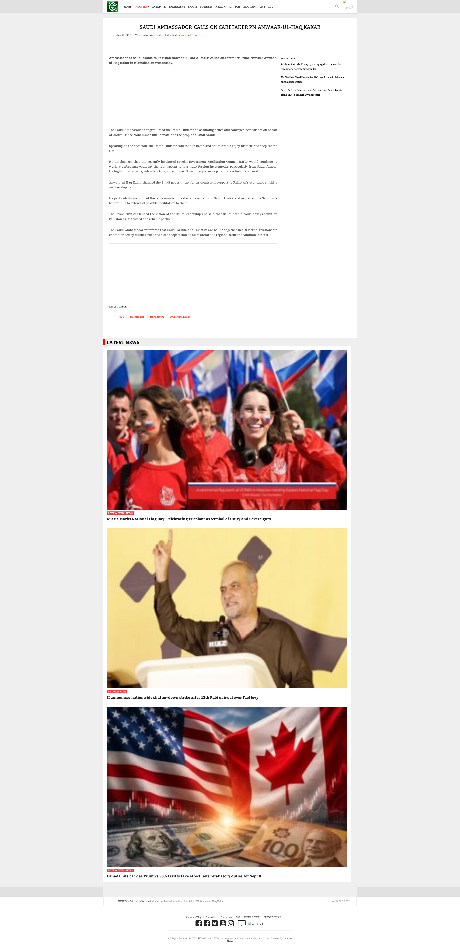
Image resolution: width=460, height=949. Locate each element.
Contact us (226, 917)
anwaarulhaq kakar (180, 316)
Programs (250, 6)
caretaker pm (157, 316)
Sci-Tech (234, 6)
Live (262, 6)
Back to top (342, 901)
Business (206, 6)
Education (211, 917)
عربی (271, 6)
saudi (121, 316)
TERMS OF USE (252, 917)
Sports (192, 6)
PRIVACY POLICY (272, 917)
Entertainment (174, 6)
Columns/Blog (193, 917)
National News (117, 691)
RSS (238, 917)
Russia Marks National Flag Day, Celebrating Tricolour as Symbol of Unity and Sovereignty (189, 518)
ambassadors (137, 316)
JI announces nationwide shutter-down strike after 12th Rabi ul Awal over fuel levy (182, 697)
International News (120, 513)
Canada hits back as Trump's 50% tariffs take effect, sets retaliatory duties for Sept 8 (184, 875)
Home (128, 6)
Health (220, 6)
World (156, 6)
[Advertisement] (193, 98)
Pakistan (141, 6)
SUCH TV (196, 938)
